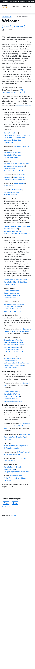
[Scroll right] (27, 6)
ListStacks (7, 140)
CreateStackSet (9, 280)
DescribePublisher (16, 476)
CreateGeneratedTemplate (13, 340)
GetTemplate (17, 190)
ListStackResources (11, 157)
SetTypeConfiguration (12, 448)
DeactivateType (9, 437)
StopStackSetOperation (12, 311)
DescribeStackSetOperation (14, 304)
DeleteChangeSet (24, 226)
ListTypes (7, 439)
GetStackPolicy (19, 183)
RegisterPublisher (20, 478)
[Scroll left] (10, 6)
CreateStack (27, 135)
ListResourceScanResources (14, 365)
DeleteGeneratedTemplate (13, 342)
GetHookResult (20, 458)
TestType (7, 480)
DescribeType (21, 437)
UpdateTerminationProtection (14, 179)
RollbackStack (17, 140)
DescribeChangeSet (11, 229)
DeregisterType (9, 469)
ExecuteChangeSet (10, 233)
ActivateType (25, 435)
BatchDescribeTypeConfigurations (16, 446)
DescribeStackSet (10, 282)
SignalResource (18, 177)
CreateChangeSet (10, 226)
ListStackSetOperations (12, 306)
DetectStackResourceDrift (13, 171)
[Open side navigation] (3, 11)
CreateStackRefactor (11, 392)
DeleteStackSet (21, 280)
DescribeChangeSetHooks (13, 231)
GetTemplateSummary (12, 192)
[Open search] (31, 6)
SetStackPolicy (9, 186)
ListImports (8, 177)
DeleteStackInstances (11, 293)
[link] (23, 16)
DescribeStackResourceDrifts (14, 166)
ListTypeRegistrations (12, 472)
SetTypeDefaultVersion (12, 454)
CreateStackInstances (12, 291)
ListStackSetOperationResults (14, 309)
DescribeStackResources (12, 155)
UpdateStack (8, 142)
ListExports (21, 175)
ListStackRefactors (11, 399)
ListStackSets (22, 282)
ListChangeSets (24, 233)
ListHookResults (9, 461)
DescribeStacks (19, 138)
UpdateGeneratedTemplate (14, 352)
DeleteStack (9, 138)
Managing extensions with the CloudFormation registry (17, 426)
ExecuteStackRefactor (12, 396)
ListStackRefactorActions (13, 401)
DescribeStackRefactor (12, 394)
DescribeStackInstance (12, 295)
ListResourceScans (10, 360)
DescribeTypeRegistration (13, 467)
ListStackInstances (10, 298)
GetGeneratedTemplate (12, 347)
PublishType (8, 478)
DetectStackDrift (10, 168)
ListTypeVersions (23, 452)
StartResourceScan (11, 368)
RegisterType (25, 472)
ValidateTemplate (10, 194)
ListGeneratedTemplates (13, 349)
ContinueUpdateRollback (12, 135)
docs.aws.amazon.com (23, 106)
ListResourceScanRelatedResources (16, 363)
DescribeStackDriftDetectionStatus (16, 164)
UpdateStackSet (10, 284)
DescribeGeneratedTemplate (14, 345)
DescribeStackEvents (21, 146)
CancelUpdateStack (11, 133)
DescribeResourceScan (12, 358)
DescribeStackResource (12, 153)
